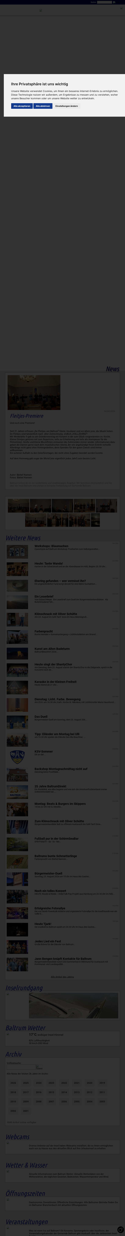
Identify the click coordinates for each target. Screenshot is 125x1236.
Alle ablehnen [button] (43, 106)
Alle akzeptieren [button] (22, 106)
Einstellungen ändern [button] (66, 106)
